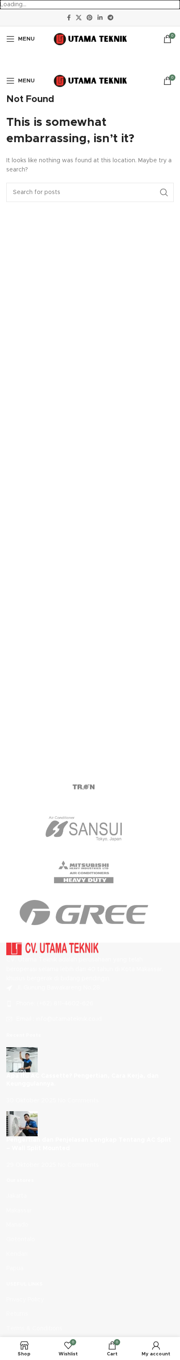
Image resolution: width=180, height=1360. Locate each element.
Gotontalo (20, 1239)
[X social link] (78, 17)
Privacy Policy (25, 1300)
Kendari (17, 1254)
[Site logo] (90, 39)
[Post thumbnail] (22, 1059)
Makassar (19, 1211)
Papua (14, 1268)
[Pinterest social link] (89, 17)
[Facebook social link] (68, 17)
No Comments (78, 1101)
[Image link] (52, 949)
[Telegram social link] (110, 17)
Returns (17, 1314)
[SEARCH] (164, 192)
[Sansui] (83, 829)
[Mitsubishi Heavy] (83, 871)
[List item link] (90, 1003)
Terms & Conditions (34, 1329)
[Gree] (83, 912)
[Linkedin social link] (100, 17)
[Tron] (83, 787)
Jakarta (16, 1196)
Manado (17, 1225)
